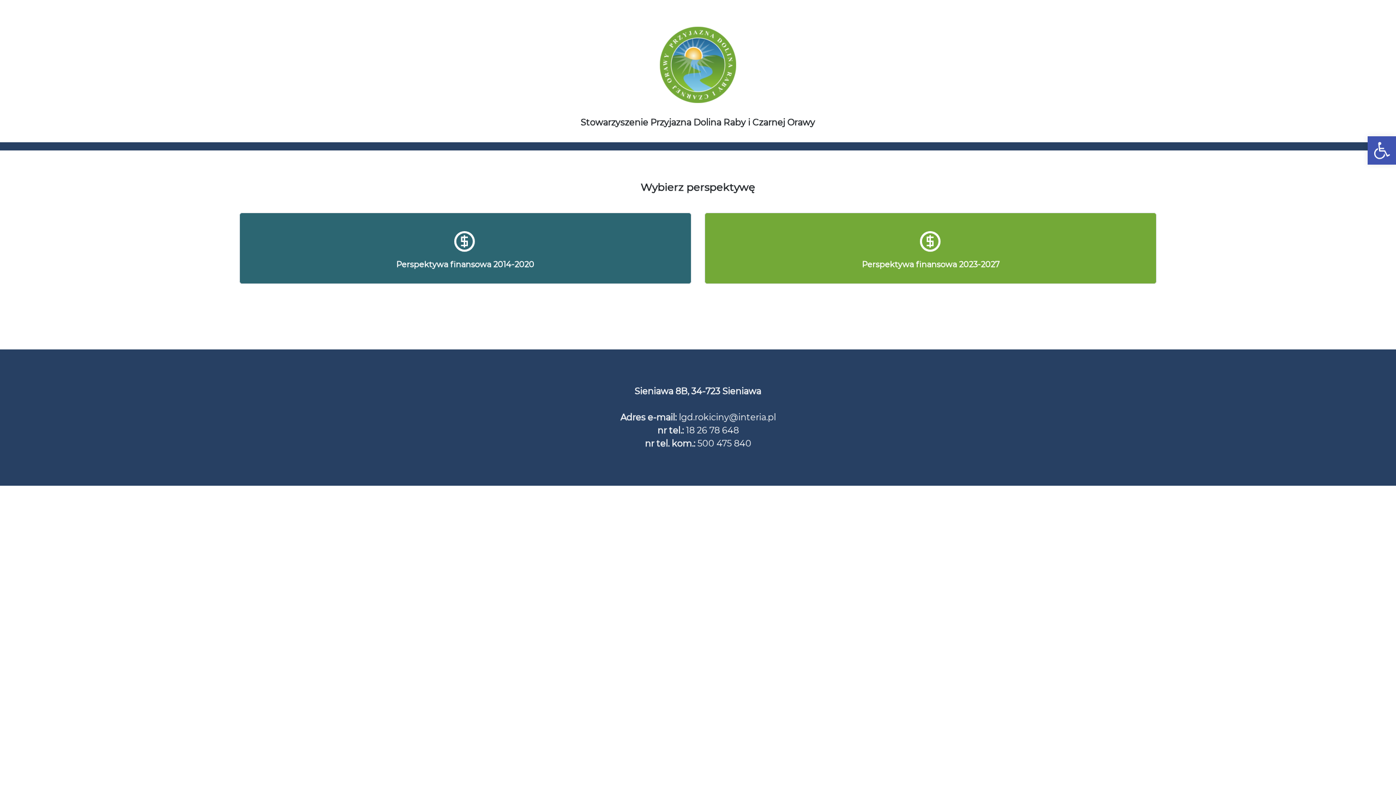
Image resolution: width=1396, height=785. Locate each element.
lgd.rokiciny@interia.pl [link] (727, 417)
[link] (1382, 150)
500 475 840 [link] (724, 443)
